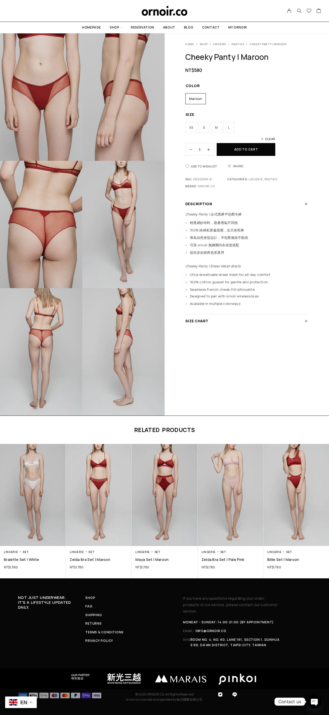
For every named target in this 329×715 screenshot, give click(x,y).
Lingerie (219, 44)
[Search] (299, 10)
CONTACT (211, 27)
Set (26, 552)
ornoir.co (206, 186)
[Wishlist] (309, 11)
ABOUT (169, 27)
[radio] (196, 98)
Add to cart (246, 149)
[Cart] (318, 11)
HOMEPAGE (91, 27)
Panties (238, 44)
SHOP (114, 27)
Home (189, 44)
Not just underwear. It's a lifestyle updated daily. (44, 602)
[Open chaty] (315, 702)
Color (193, 85)
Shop (204, 44)
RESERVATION (142, 27)
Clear (270, 139)
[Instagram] (220, 694)
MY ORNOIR (237, 27)
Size (190, 114)
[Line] (234, 694)
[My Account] (289, 10)
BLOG (188, 27)
